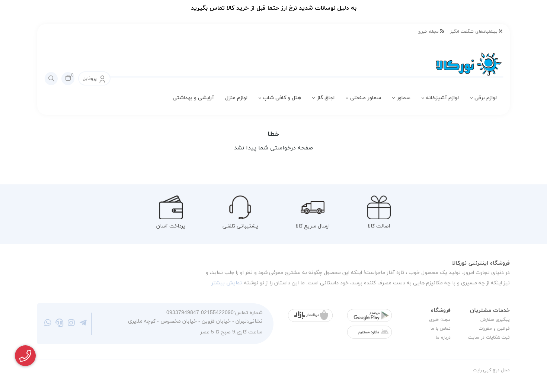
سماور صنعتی (365, 97)
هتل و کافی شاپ (282, 97)
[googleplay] (369, 315)
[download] (369, 332)
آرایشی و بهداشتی (193, 97)
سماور (403, 97)
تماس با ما (441, 329)
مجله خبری (429, 32)
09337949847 (182, 312)
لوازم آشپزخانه (442, 97)
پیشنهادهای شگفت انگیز (474, 32)
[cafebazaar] (310, 315)
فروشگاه (441, 310)
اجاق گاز (326, 97)
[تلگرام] (83, 323)
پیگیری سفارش (495, 320)
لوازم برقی (485, 97)
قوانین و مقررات (494, 329)
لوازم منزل (236, 97)
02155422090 (217, 312)
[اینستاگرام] (71, 323)
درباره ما (443, 337)
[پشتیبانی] (60, 323)
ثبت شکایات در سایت (489, 337)
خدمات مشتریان (490, 310)
